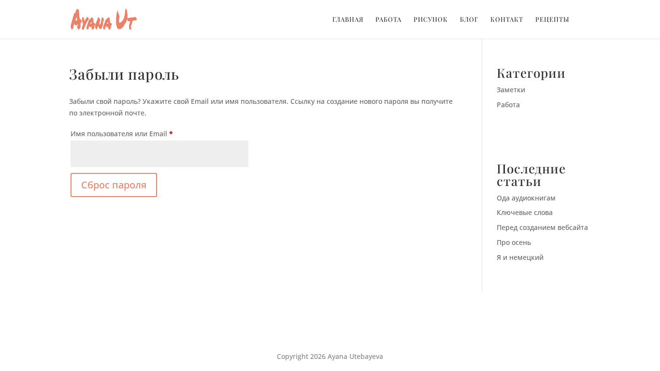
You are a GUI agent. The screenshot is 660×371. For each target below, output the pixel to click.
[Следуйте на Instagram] (330, 325)
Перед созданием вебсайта (542, 227)
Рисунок (431, 19)
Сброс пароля (113, 184)
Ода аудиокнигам (526, 197)
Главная (347, 19)
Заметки (511, 89)
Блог (469, 19)
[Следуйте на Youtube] (349, 325)
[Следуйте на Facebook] (310, 325)
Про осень (514, 242)
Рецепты (552, 19)
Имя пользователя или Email (143, 133)
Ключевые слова (525, 212)
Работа (388, 19)
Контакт (506, 19)
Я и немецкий (520, 257)
